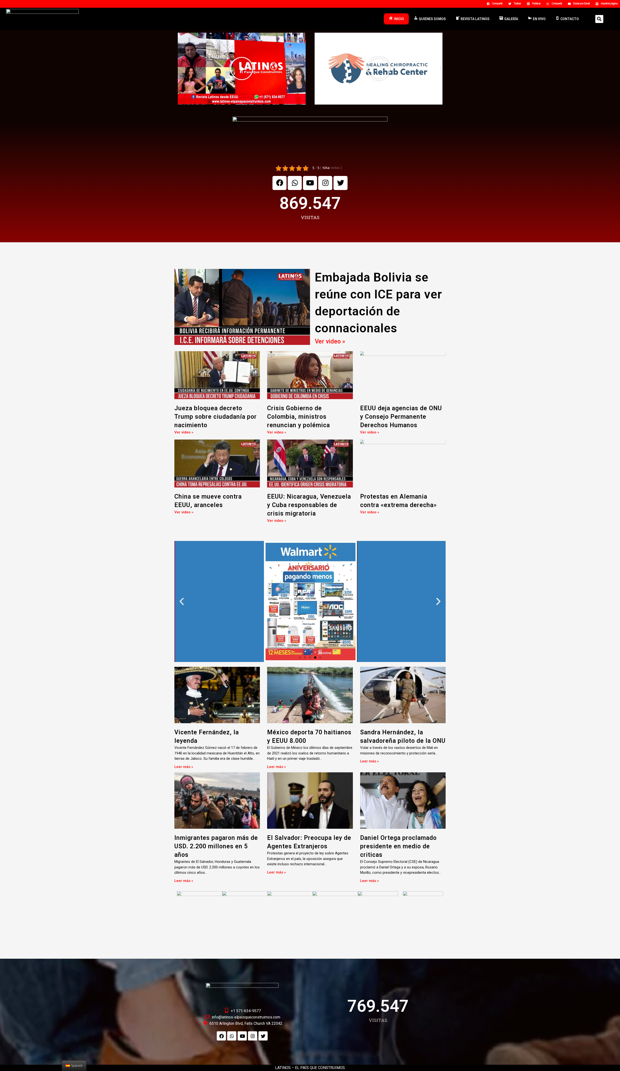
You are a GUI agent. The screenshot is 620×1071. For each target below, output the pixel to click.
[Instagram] (325, 183)
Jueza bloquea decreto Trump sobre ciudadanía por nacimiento (215, 417)
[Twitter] (340, 183)
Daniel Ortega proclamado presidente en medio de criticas (398, 846)
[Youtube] (310, 183)
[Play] (241, 69)
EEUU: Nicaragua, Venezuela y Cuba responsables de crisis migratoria (309, 505)
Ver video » (330, 341)
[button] (303, 107)
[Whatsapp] (295, 183)
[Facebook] (279, 183)
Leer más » (183, 767)
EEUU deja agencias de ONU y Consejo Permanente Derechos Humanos (401, 417)
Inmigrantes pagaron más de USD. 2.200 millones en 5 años (216, 846)
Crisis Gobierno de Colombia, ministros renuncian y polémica (298, 417)
